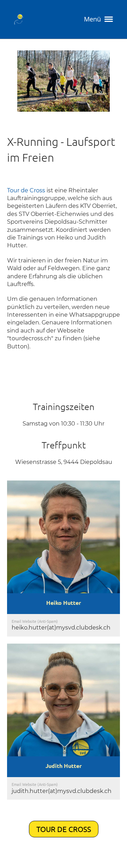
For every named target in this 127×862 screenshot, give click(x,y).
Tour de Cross (27, 190)
